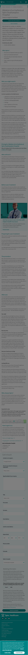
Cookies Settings (7, 652)
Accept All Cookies (19, 652)
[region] (14, 648)
